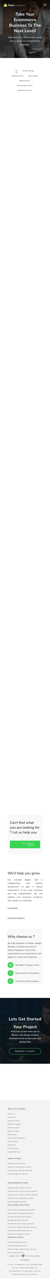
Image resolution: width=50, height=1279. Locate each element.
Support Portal (13, 1121)
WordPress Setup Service (18, 1220)
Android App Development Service (21, 1210)
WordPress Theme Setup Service (21, 1224)
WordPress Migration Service (19, 1234)
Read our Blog (13, 1131)
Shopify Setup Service (16, 1163)
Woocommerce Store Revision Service (23, 1195)
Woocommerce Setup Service (19, 1188)
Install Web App (14, 1152)
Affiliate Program (14, 1124)
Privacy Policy (13, 1148)
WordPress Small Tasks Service (20, 1230)
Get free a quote (28, 844)
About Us (11, 1114)
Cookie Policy (13, 1141)
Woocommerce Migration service (20, 1198)
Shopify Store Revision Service (20, 1170)
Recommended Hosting (17, 1202)
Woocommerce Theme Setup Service (22, 1191)
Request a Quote (25, 1051)
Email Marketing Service (17, 1242)
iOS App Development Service (19, 1217)
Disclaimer (12, 1145)
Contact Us (12, 1117)
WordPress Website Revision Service (22, 1227)
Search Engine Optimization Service (22, 1249)
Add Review (12, 1134)
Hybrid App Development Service (21, 1213)
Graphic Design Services (17, 1246)
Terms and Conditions (16, 1138)
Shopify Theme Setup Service (19, 1167)
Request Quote (13, 1128)
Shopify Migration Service (18, 1174)
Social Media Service (16, 1253)
